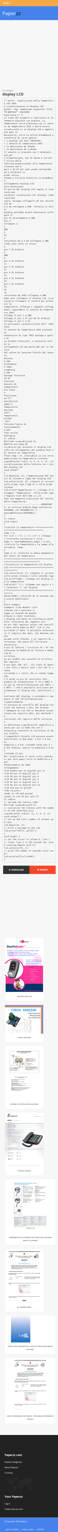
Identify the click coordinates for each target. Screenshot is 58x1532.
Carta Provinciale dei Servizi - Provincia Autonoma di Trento (30, 1417)
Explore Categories (13, 1462)
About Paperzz (11, 1467)
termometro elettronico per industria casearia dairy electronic (30, 1239)
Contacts (9, 1472)
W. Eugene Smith (24, 1307)
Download (17, 869)
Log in (7, 1503)
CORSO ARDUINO (24, 1037)
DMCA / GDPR (28, 1529)
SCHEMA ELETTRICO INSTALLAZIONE (24, 1104)
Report (43, 869)
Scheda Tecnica (24, 1171)
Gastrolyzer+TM (24, 996)
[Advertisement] (29, 55)
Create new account (14, 1509)
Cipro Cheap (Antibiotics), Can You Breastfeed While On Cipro (30, 1347)
